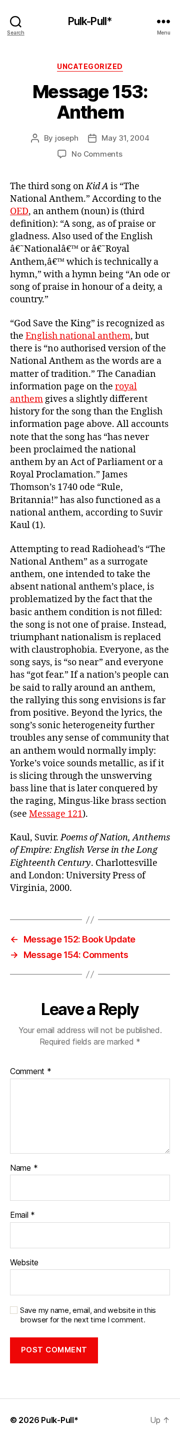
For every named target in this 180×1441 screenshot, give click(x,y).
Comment (31, 1071)
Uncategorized (90, 66)
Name (24, 1168)
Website (24, 1262)
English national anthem (78, 336)
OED (19, 211)
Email (22, 1215)
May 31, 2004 (125, 138)
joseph (66, 138)
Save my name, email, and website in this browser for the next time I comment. (88, 1315)
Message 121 (55, 814)
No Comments (97, 154)
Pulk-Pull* (90, 21)
